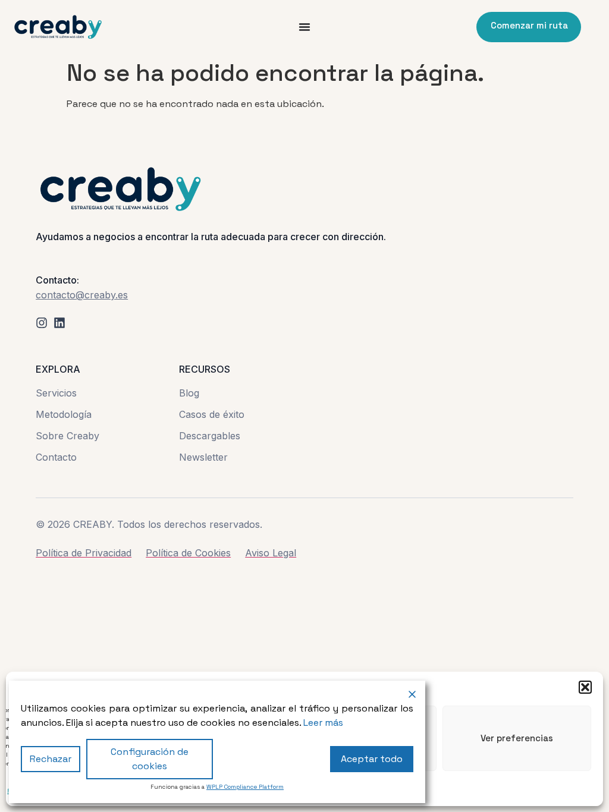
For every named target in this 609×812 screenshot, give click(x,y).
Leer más (323, 722)
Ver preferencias (517, 738)
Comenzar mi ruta (529, 25)
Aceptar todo (372, 759)
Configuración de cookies (150, 758)
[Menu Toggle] (304, 27)
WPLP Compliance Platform (245, 787)
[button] (585, 687)
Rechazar (50, 759)
